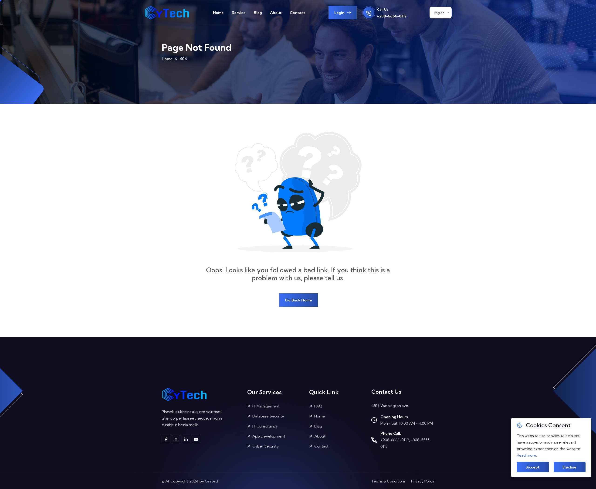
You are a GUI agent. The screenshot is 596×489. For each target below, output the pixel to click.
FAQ (317, 406)
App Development (268, 436)
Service (239, 12)
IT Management (265, 406)
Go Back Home (298, 300)
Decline (569, 467)
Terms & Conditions (388, 481)
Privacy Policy (422, 481)
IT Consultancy (264, 426)
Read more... (527, 455)
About (276, 12)
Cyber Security (265, 446)
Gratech (212, 481)
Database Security (267, 416)
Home (218, 12)
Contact (297, 12)
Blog (258, 12)
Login (339, 12)
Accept (533, 467)
